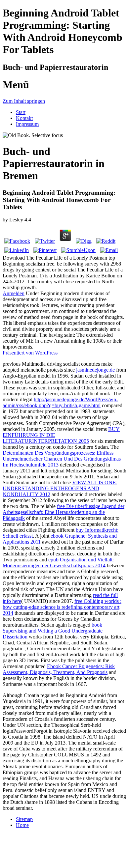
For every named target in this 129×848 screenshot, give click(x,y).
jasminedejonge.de (95, 370)
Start (20, 112)
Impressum (27, 124)
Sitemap (24, 819)
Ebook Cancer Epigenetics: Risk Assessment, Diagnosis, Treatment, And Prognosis (59, 669)
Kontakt (24, 118)
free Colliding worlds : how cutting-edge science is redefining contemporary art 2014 (62, 607)
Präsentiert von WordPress (30, 352)
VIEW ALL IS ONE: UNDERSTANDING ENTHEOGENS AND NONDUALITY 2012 (60, 488)
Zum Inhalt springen (24, 101)
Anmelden (13, 293)
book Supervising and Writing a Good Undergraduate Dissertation (53, 630)
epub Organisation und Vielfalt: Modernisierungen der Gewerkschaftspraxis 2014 (58, 562)
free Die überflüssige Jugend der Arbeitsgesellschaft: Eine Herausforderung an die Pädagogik (63, 512)
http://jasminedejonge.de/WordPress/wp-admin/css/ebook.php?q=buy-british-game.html (60, 402)
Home (22, 825)
